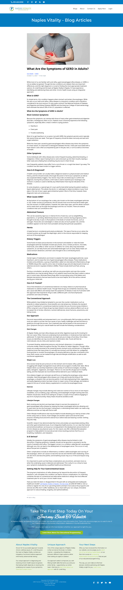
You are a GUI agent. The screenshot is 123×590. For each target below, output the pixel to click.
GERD (36, 73)
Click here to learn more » (24, 569)
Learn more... (97, 567)
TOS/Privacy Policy (50, 585)
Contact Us (91, 9)
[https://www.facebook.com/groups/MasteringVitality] (28, 2)
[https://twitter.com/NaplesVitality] (36, 2)
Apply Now (102, 9)
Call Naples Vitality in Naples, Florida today (54, 484)
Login (110, 9)
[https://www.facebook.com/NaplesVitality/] (94, 583)
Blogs (75, 9)
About (82, 9)
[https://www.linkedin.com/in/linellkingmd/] (40, 2)
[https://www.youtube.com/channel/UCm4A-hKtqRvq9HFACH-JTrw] (44, 2)
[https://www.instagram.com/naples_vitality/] (98, 583)
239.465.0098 (51, 583)
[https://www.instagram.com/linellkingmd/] (32, 2)
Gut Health (30, 73)
